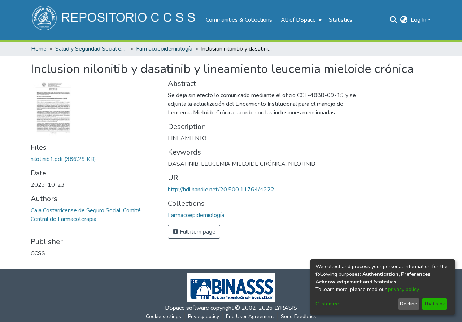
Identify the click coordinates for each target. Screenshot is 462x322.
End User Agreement (250, 316)
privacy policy (403, 289)
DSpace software (187, 308)
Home (39, 49)
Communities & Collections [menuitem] (239, 20)
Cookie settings (163, 316)
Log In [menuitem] (418, 20)
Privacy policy (203, 316)
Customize (327, 303)
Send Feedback (298, 316)
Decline (408, 303)
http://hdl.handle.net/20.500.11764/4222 (221, 189)
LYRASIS (285, 308)
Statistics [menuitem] (340, 20)
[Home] (115, 19)
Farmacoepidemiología (164, 49)
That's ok (434, 303)
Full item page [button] (196, 232)
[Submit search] (393, 20)
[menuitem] (300, 20)
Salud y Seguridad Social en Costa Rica (91, 49)
